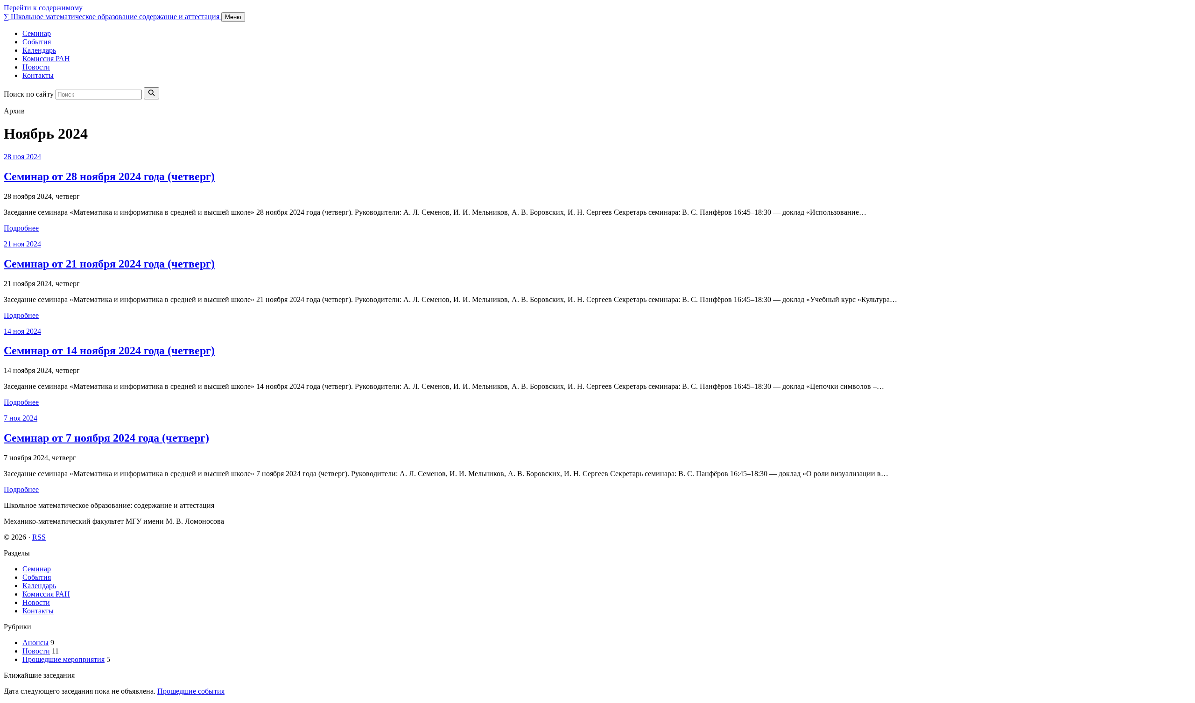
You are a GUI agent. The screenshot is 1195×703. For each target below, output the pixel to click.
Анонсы (35, 643)
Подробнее (21, 228)
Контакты (38, 75)
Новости (36, 67)
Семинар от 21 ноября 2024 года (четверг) (109, 264)
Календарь (39, 50)
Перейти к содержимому (43, 8)
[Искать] (151, 93)
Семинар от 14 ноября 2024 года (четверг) (109, 350)
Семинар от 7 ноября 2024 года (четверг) (106, 438)
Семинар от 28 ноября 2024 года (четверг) (109, 176)
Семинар (36, 33)
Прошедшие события (191, 691)
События (36, 42)
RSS (39, 537)
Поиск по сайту (29, 94)
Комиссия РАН (46, 59)
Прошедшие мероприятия (63, 659)
